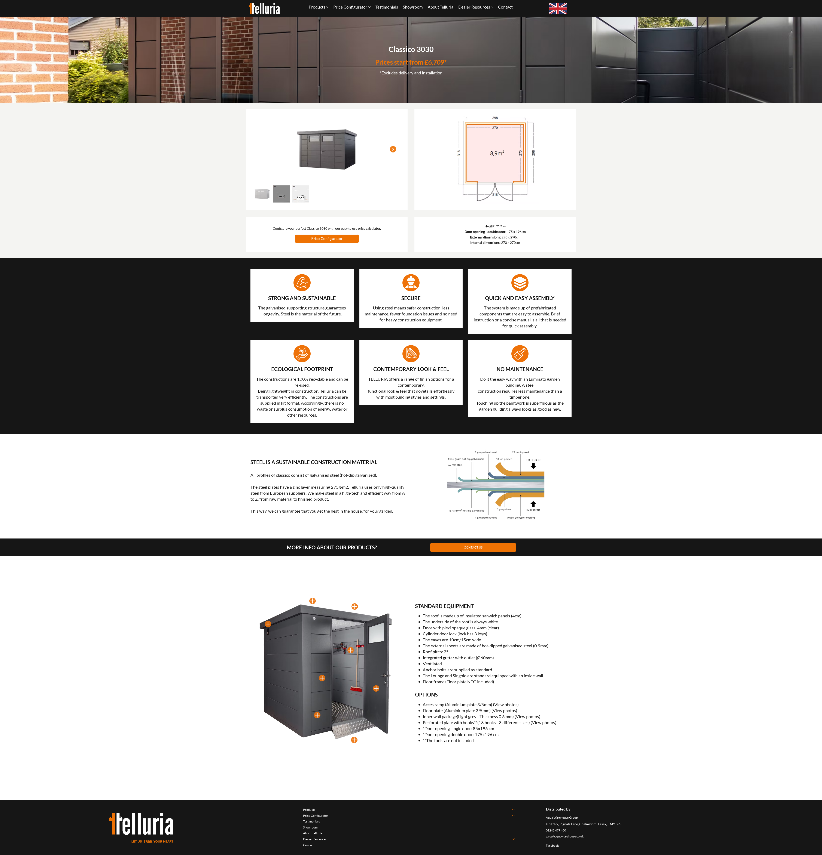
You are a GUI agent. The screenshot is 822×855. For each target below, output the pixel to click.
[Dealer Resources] (513, 839)
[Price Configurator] (513, 816)
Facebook (552, 845)
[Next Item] (393, 149)
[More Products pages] (327, 7)
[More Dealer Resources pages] (492, 7)
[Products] (513, 810)
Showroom (310, 827)
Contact (308, 845)
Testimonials (311, 821)
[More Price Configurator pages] (369, 7)
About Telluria (312, 833)
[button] (327, 238)
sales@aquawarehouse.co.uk (565, 836)
